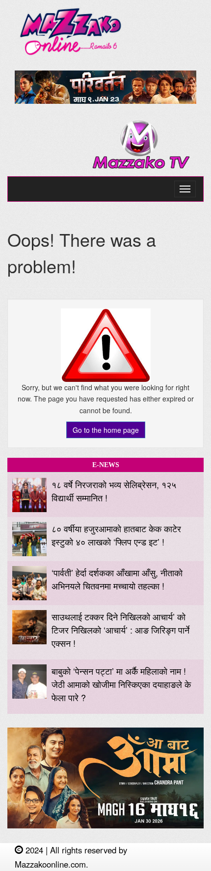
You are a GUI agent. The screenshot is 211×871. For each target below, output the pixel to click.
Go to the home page (106, 430)
